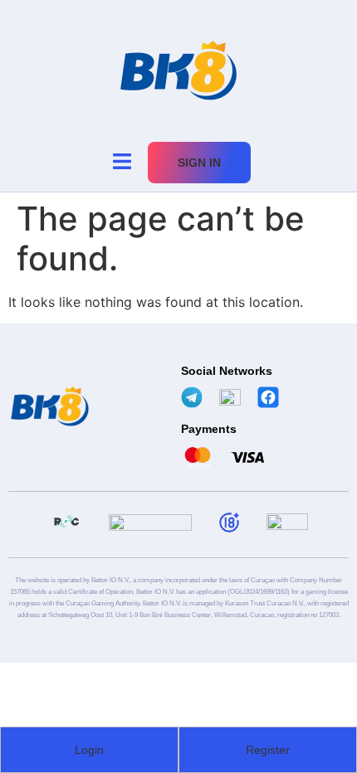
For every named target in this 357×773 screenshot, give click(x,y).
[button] (121, 162)
